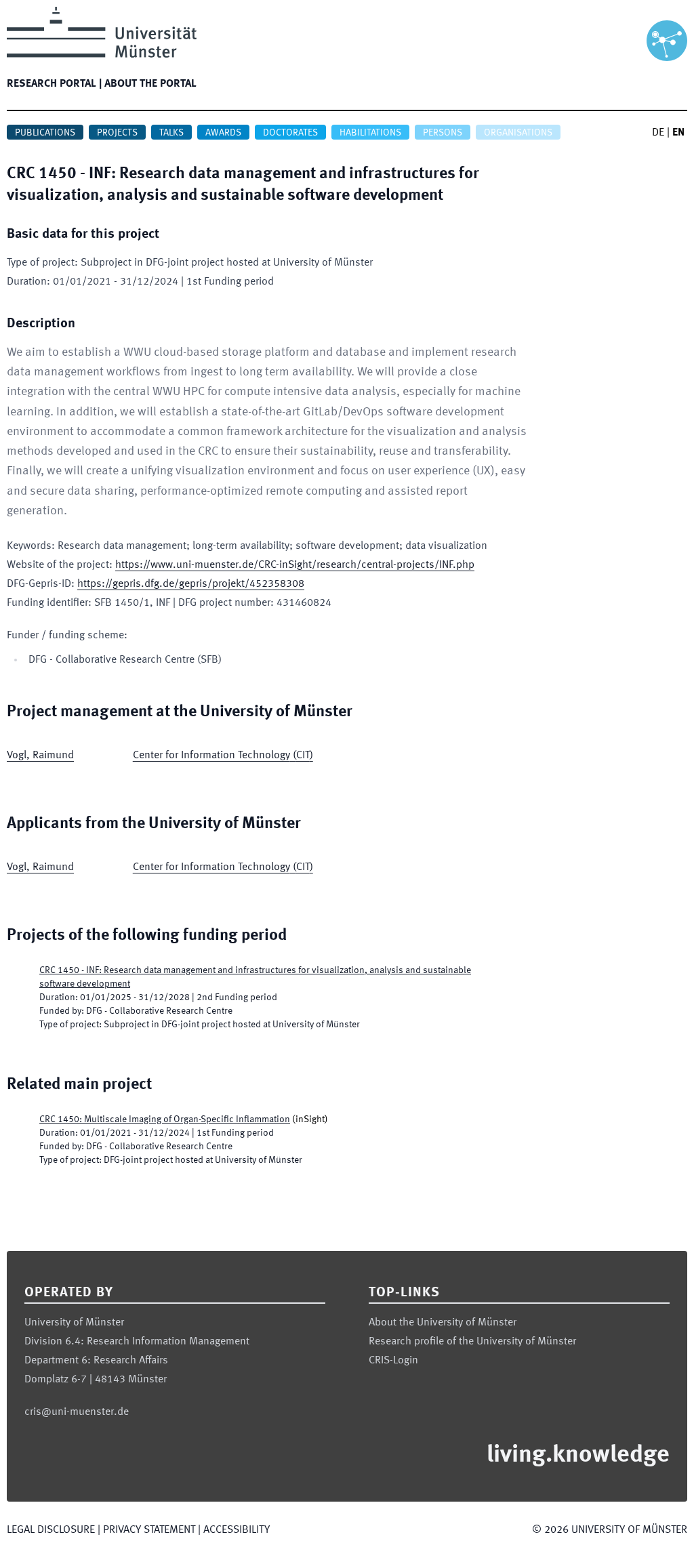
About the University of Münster (442, 1322)
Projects (117, 133)
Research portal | (54, 84)
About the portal (150, 84)
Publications (45, 133)
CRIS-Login (393, 1360)
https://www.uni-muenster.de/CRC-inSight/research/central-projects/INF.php (294, 565)
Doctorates (290, 133)
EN (678, 132)
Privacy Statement (149, 1530)
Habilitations (370, 133)
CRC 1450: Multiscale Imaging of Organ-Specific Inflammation (164, 1119)
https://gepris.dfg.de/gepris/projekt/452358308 (190, 584)
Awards (223, 133)
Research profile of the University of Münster (472, 1341)
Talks (171, 133)
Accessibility (236, 1530)
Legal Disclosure (51, 1530)
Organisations (518, 133)
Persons (442, 133)
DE (658, 132)
